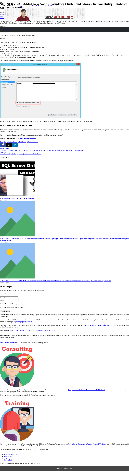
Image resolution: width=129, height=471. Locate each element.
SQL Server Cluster (32, 142)
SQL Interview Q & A (11, 454)
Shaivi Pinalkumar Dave (8, 342)
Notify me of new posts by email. (13, 307)
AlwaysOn (3, 142)
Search (6, 458)
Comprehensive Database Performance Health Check (36, 6)
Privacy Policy (8, 460)
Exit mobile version (64, 468)
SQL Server (22, 142)
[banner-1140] (44, 21)
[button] (3, 145)
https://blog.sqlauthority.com (25, 138)
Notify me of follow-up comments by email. (16, 304)
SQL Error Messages (13, 142)
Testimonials (60, 6)
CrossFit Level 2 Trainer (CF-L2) (44, 330)
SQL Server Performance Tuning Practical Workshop (87, 444)
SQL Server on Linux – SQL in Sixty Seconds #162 (17, 198)
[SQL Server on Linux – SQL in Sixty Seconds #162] (17, 195)
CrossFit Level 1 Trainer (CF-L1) (19, 330)
